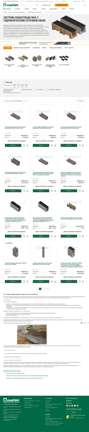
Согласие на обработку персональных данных (12, 413)
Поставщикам (48, 405)
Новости (47, 402)
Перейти (73, 412)
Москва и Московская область (11, 1)
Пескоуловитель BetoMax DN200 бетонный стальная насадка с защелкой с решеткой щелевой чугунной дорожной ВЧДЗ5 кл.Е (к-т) (72, 266)
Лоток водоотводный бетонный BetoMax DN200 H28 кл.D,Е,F (43, 127)
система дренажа (13, 296)
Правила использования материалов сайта (12, 407)
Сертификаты (27, 402)
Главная (5, 12)
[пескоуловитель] (12, 91)
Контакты (69, 403)
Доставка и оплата (76, 1)
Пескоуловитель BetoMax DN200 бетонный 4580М (15, 264)
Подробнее (51, 1)
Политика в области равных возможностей (10, 420)
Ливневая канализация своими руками (15, 373)
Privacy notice (85, 322)
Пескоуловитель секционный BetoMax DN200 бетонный (42, 264)
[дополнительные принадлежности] (12, 92)
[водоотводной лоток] (12, 89)
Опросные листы (28, 407)
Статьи (47, 409)
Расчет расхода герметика (51, 421)
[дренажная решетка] (12, 90)
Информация (28, 398)
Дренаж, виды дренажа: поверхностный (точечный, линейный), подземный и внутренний (27, 375)
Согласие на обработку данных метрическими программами (10, 417)
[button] (16, 117)
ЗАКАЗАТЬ (13, 145)
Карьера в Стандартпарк (51, 407)
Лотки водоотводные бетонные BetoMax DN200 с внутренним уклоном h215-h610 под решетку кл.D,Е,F (71, 174)
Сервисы (48, 414)
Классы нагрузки (28, 404)
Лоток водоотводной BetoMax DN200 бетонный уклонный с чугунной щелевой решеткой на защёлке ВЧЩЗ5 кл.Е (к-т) (43, 219)
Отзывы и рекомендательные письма (54, 404)
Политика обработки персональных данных (11, 410)
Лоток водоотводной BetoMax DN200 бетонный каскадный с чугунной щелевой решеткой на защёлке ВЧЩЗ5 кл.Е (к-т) (15, 219)
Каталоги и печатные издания (31, 405)
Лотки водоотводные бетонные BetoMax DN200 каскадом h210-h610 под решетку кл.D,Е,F (43, 173)
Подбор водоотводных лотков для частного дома (53, 419)
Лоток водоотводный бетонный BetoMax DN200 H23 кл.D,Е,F (15, 127)
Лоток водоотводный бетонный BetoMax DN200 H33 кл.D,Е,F (71, 127)
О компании (48, 398)
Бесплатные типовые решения (52, 424)
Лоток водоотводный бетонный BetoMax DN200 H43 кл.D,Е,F (15, 173)
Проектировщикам (72, 398)
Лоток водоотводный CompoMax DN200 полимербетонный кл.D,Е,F (72, 218)
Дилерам (68, 400)
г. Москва (65, 1)
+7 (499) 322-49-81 (46, 5)
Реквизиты (47, 410)
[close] (88, 322)
